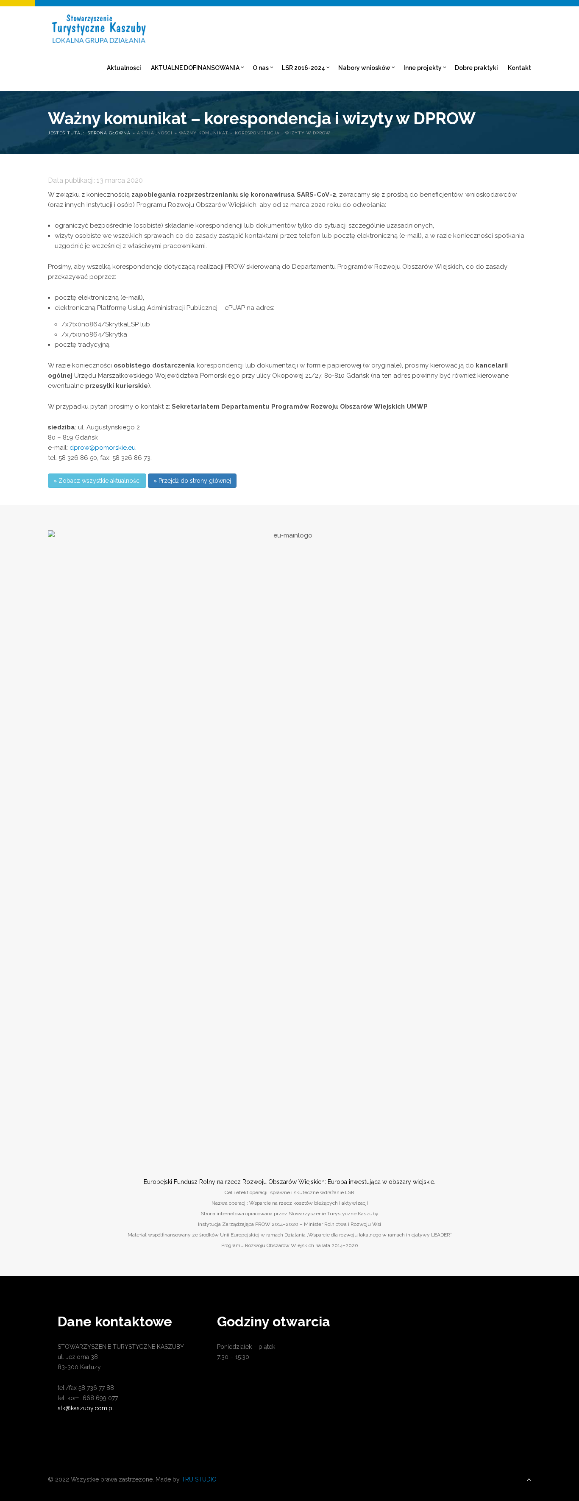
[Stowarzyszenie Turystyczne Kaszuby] (98, 25)
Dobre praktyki (476, 67)
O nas (261, 67)
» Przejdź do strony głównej (192, 480)
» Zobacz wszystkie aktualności (97, 480)
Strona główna (109, 133)
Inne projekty (423, 67)
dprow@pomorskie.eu (103, 447)
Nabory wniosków (364, 67)
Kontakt (519, 67)
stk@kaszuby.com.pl (86, 1408)
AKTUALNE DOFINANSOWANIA (195, 67)
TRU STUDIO (199, 1479)
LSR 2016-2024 (303, 67)
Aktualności (124, 67)
